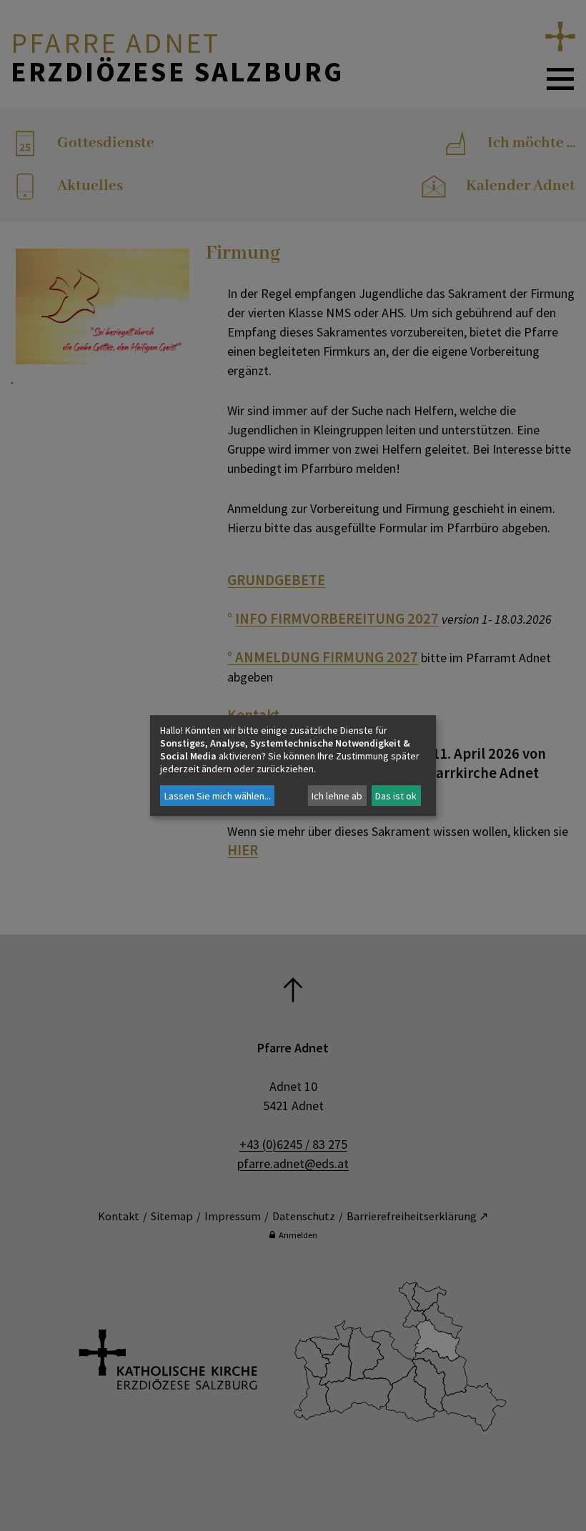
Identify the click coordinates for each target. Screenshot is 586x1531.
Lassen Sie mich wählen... (217, 795)
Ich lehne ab (337, 795)
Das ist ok (396, 795)
